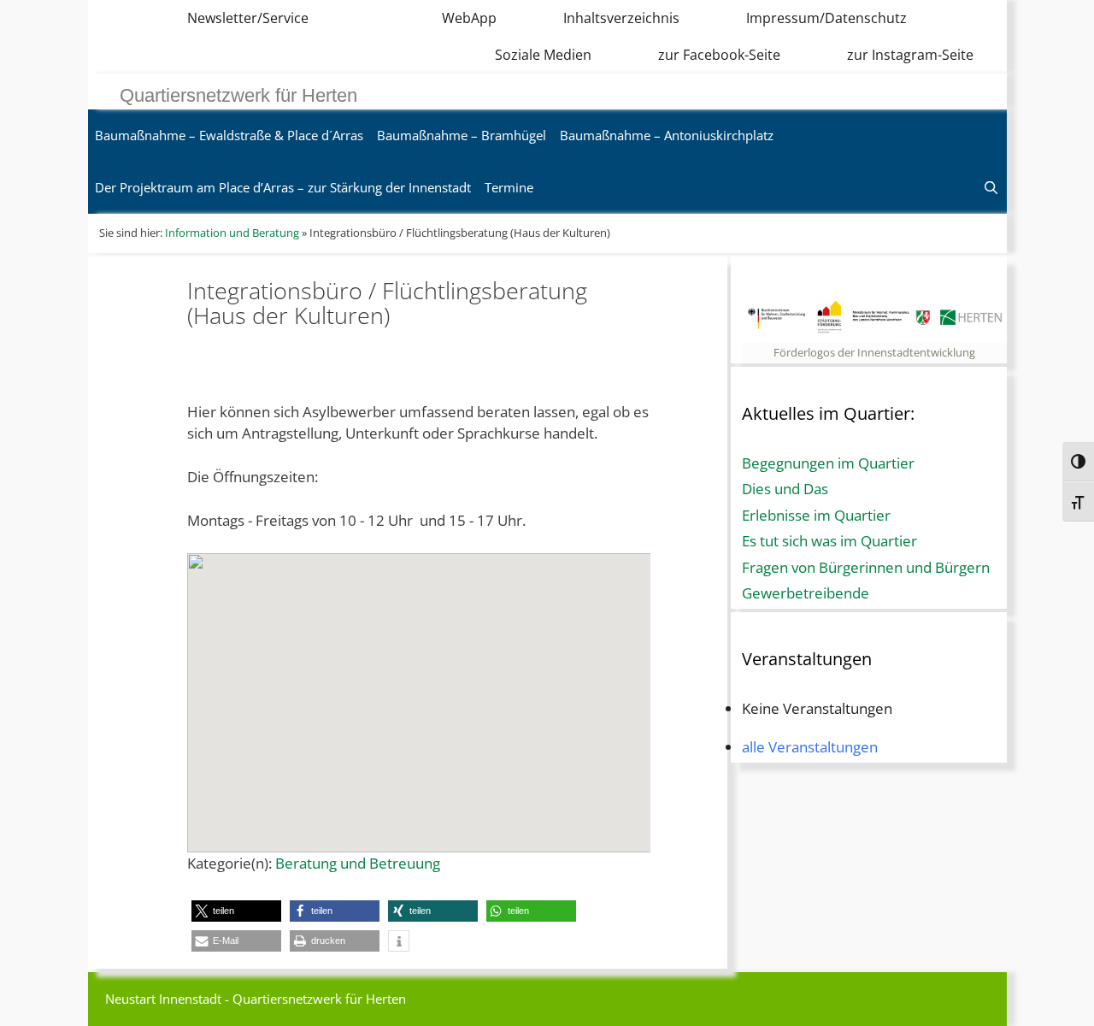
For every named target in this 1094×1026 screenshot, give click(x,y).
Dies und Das (785, 488)
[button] (236, 911)
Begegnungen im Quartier (828, 463)
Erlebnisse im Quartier (816, 515)
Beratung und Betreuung (357, 863)
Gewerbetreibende (805, 593)
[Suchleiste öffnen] (991, 188)
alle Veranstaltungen (810, 747)
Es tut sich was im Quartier (829, 541)
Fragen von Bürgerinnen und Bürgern (866, 567)
